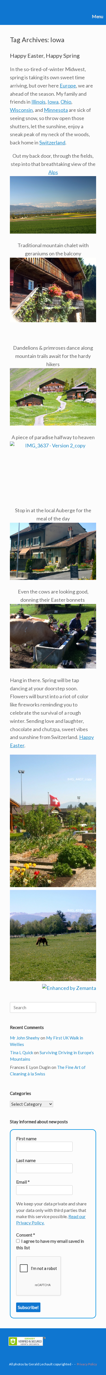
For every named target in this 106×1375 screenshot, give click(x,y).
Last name (26, 1160)
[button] (53, 821)
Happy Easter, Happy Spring (45, 55)
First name (26, 1138)
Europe (68, 85)
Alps (53, 172)
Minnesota (56, 110)
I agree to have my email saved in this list (50, 1244)
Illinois (38, 102)
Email (23, 1181)
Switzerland (52, 142)
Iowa (53, 102)
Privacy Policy (87, 1364)
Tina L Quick (21, 1052)
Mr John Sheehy (25, 1037)
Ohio (65, 102)
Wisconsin (21, 110)
